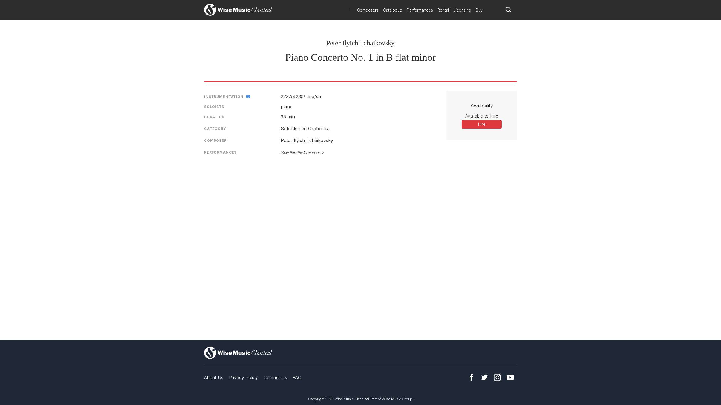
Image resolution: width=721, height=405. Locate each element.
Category (215, 129)
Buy (479, 10)
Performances (420, 10)
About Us (213, 377)
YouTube (510, 377)
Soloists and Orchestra (305, 128)
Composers (368, 10)
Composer (215, 140)
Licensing (462, 10)
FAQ (297, 377)
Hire (482, 124)
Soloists (214, 107)
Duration (214, 117)
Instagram (497, 377)
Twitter (484, 377)
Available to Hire (481, 116)
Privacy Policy (243, 377)
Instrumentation (224, 96)
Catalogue (392, 10)
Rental (443, 10)
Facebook (471, 377)
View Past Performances (300, 152)
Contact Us (275, 377)
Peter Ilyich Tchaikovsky (360, 43)
